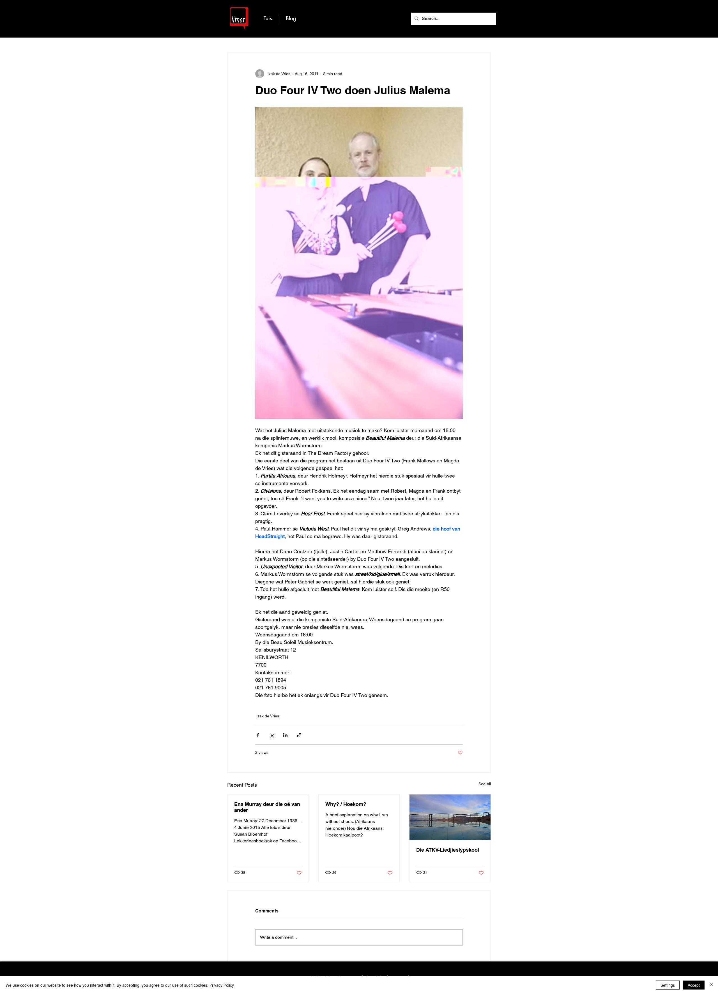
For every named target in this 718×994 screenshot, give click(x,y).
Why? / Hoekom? (345, 804)
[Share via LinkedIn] (285, 735)
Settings (668, 985)
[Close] (711, 985)
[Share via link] (299, 735)
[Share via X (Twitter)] (271, 735)
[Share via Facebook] (258, 735)
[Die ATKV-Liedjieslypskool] (450, 817)
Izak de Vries (267, 716)
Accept (694, 985)
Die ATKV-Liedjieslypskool (447, 850)
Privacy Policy (222, 985)
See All (484, 784)
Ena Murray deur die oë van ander (267, 807)
